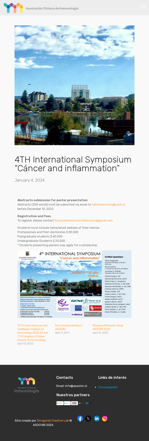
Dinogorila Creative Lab (53, 420)
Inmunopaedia (108, 387)
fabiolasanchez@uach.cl (108, 204)
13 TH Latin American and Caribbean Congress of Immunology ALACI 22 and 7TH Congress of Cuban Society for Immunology (32, 333)
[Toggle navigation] (143, 6)
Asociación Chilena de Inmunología (52, 8)
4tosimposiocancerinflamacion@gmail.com (83, 220)
